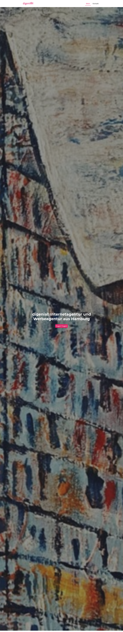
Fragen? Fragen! (61, 326)
